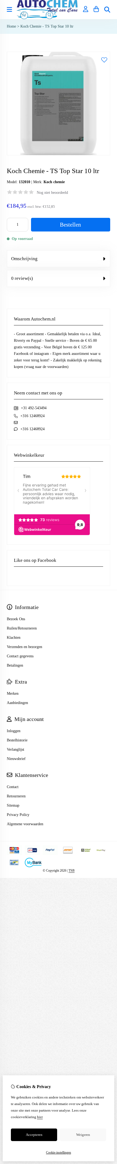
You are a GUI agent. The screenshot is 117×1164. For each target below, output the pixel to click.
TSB (72, 870)
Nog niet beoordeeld (52, 193)
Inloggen (13, 731)
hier (40, 1117)
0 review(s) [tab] (22, 278)
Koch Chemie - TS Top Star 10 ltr (46, 26)
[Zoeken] (107, 10)
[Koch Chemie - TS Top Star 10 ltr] (58, 154)
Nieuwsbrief (16, 759)
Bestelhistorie (17, 740)
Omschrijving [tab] (24, 258)
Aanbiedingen (17, 703)
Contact (13, 787)
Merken (13, 693)
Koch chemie (54, 182)
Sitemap (13, 805)
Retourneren (16, 796)
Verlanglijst (15, 749)
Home (11, 26)
